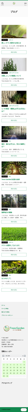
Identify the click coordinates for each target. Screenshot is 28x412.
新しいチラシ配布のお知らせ (11, 43)
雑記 (10, 141)
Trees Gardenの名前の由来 (11, 179)
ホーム (3, 305)
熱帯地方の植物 (7, 212)
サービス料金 (5, 308)
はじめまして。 (7, 278)
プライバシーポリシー (7, 315)
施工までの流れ (5, 312)
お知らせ (11, 39)
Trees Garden (7, 409)
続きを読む (14, 52)
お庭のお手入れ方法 (13, 72)
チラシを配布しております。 (11, 245)
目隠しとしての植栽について (11, 76)
